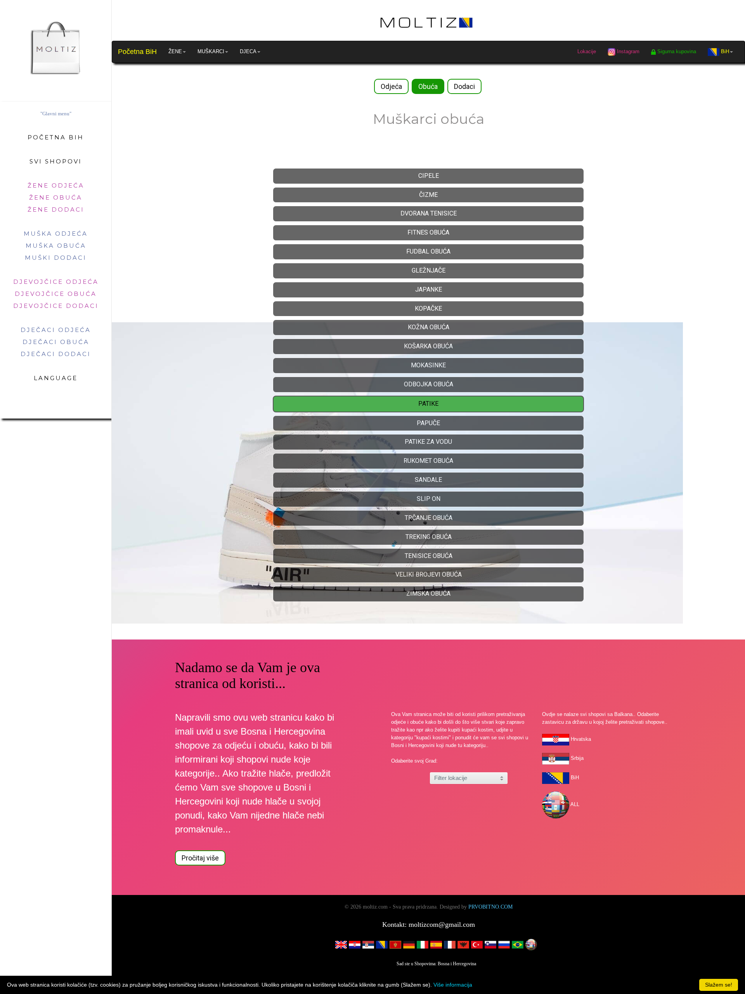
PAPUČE (428, 423)
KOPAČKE (428, 308)
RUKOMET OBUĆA (428, 460)
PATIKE (428, 403)
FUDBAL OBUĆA (428, 251)
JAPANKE (428, 289)
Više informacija (452, 985)
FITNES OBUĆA (428, 232)
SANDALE (428, 479)
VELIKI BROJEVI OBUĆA (428, 574)
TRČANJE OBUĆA (428, 517)
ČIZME (428, 194)
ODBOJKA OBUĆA (428, 384)
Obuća (428, 86)
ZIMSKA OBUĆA (428, 593)
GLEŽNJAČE (428, 270)
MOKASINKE (428, 365)
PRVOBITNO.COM (490, 907)
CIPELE (428, 175)
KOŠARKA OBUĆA (428, 346)
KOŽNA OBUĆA (428, 327)
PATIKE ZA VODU (428, 441)
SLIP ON (428, 498)
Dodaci (464, 86)
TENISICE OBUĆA (428, 556)
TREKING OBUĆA (428, 536)
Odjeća (391, 86)
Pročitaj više (200, 858)
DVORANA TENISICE (428, 213)
